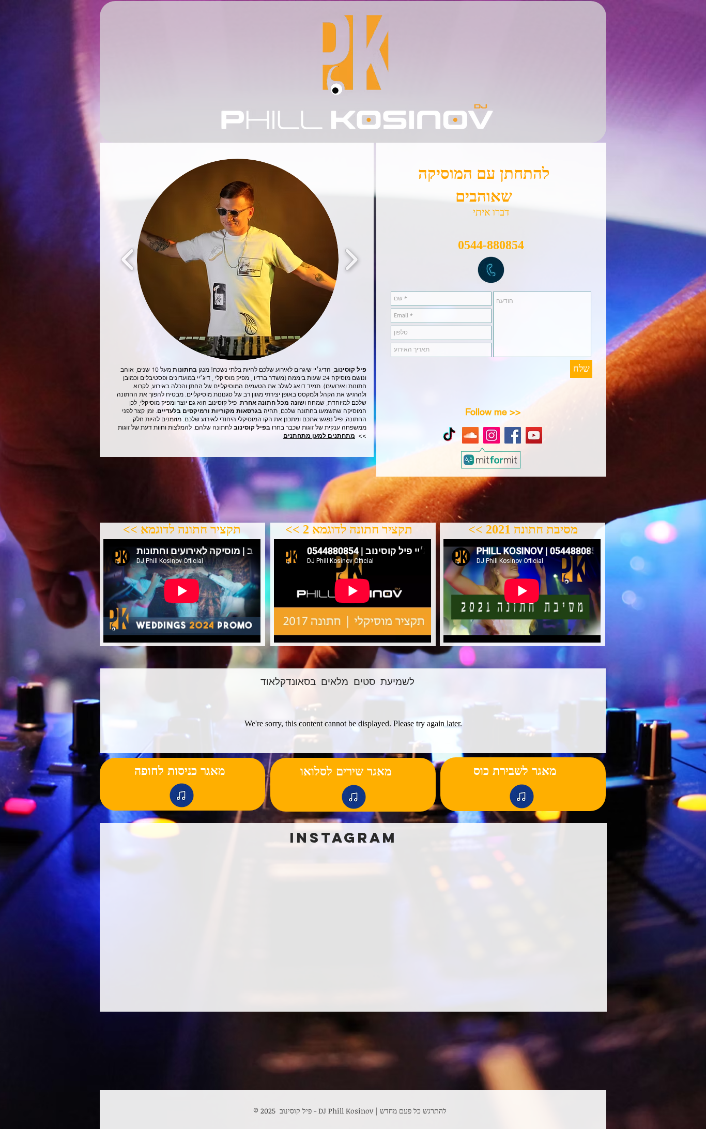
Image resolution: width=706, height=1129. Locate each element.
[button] (238, 259)
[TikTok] (449, 435)
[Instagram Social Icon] (491, 435)
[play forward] (351, 259)
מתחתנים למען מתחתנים (319, 435)
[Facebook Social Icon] (512, 435)
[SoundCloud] (470, 435)
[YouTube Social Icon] (534, 435)
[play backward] (128, 259)
